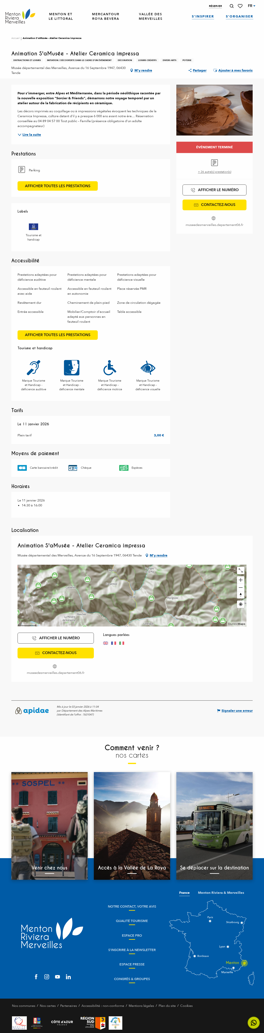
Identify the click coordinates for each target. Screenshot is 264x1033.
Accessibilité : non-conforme (102, 1006)
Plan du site (167, 1006)
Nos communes (23, 1006)
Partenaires (68, 1006)
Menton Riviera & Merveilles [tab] (221, 892)
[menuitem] (20, 16)
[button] (231, 6)
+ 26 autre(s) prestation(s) (214, 172)
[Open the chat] (254, 1023)
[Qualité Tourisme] (19, 1023)
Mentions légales (141, 1006)
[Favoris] (240, 6)
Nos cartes (48, 1006)
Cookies (186, 1006)
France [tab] (184, 892)
